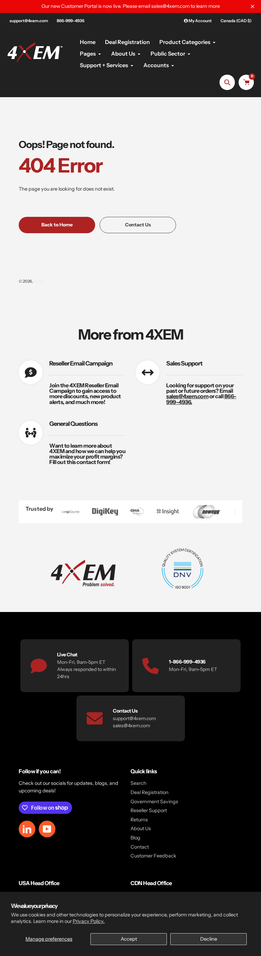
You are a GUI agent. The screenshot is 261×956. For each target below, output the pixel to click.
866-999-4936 (70, 20)
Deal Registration (149, 792)
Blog (135, 838)
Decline (208, 939)
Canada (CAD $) (236, 20)
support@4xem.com (29, 20)
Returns (139, 820)
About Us (140, 828)
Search (138, 783)
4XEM (39, 281)
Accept (129, 939)
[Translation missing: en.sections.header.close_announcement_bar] (252, 6)
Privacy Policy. (89, 921)
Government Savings (154, 801)
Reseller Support (148, 810)
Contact (139, 847)
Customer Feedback (153, 856)
